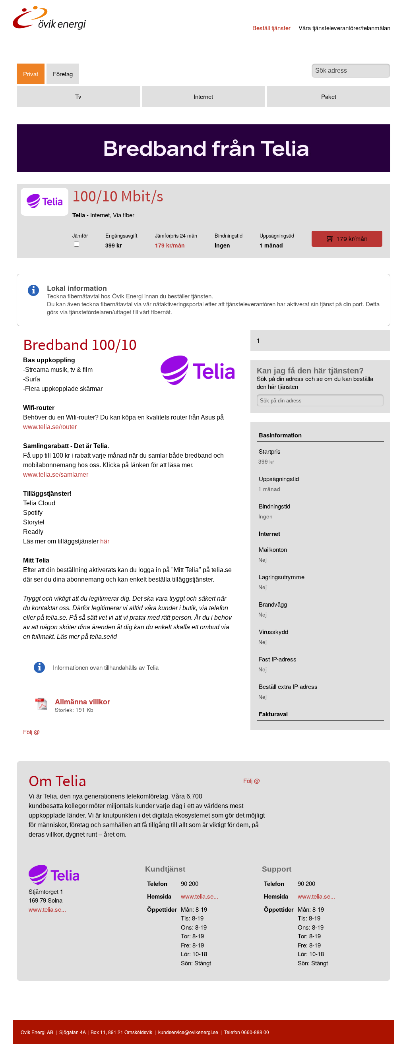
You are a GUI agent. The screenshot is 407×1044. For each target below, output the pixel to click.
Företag (63, 74)
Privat (30, 74)
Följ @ (31, 731)
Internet (203, 96)
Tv (78, 96)
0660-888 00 (255, 1032)
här (104, 541)
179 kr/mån (170, 245)
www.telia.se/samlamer (55, 474)
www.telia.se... (47, 909)
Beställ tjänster (271, 27)
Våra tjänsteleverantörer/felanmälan (344, 27)
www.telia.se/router (50, 426)
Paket (328, 96)
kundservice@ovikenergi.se (188, 1032)
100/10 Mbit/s (117, 197)
